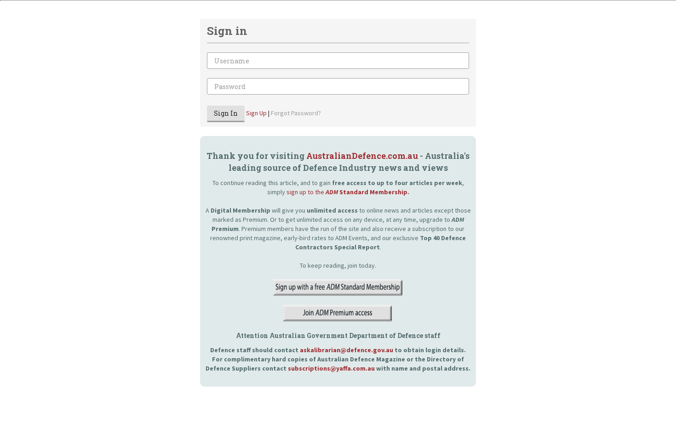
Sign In (226, 113)
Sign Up (256, 113)
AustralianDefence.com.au (362, 155)
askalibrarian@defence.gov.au (346, 350)
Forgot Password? (296, 113)
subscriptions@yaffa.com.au (331, 368)
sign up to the (346, 192)
